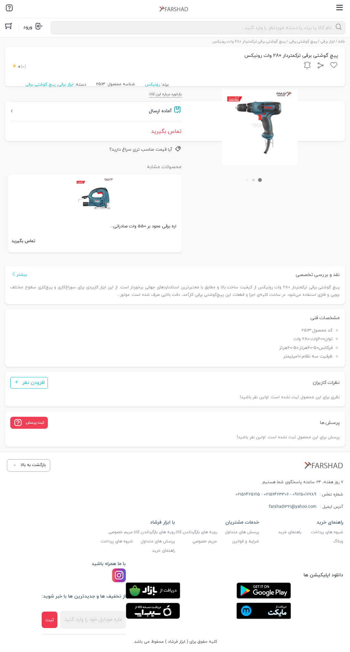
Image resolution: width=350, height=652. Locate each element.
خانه (341, 41)
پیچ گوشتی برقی (303, 41)
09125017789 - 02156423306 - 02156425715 (275, 494)
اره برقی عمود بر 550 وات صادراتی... (143, 226)
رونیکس (152, 84)
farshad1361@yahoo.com (293, 507)
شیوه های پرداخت (327, 532)
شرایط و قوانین (245, 541)
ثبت (49, 620)
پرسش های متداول (242, 532)
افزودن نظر (33, 382)
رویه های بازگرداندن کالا (196, 532)
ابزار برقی (328, 41)
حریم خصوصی (204, 541)
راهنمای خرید (289, 532)
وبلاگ (338, 541)
